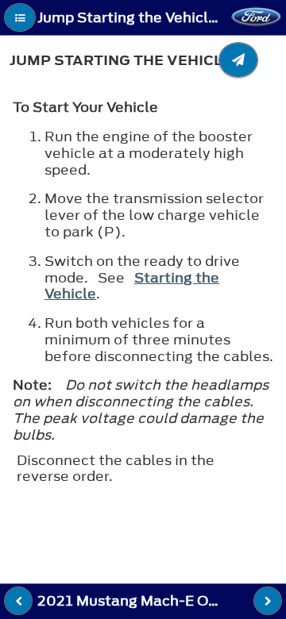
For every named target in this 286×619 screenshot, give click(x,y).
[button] (20, 17)
